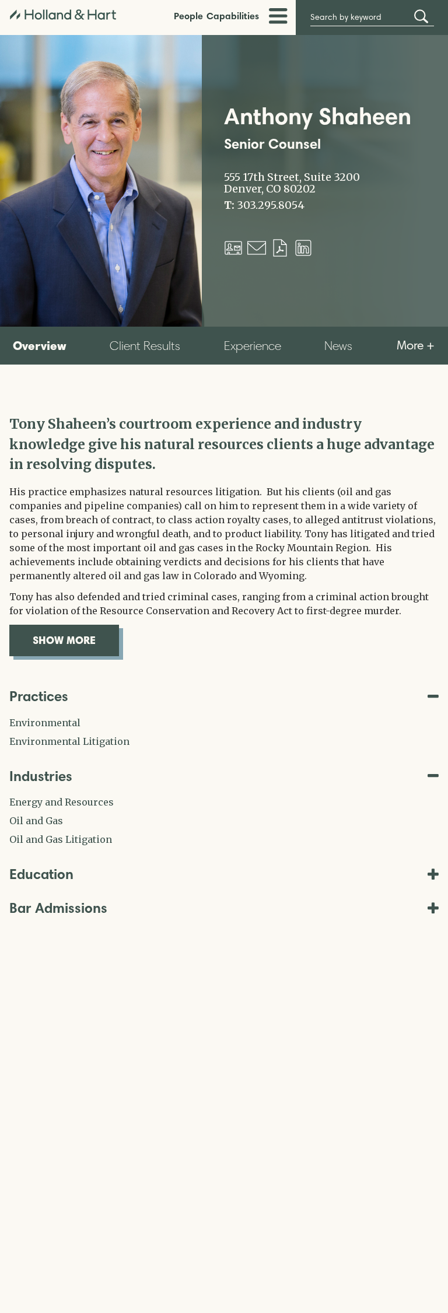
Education (41, 874)
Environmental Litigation (69, 741)
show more (76, 640)
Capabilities (232, 16)
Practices (38, 696)
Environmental (44, 723)
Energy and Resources (61, 802)
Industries (40, 776)
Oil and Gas (36, 821)
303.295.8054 (270, 205)
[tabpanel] (224, 535)
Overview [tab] (39, 345)
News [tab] (338, 345)
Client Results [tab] (145, 345)
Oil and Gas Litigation (60, 839)
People (188, 16)
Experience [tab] (252, 345)
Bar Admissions (58, 907)
